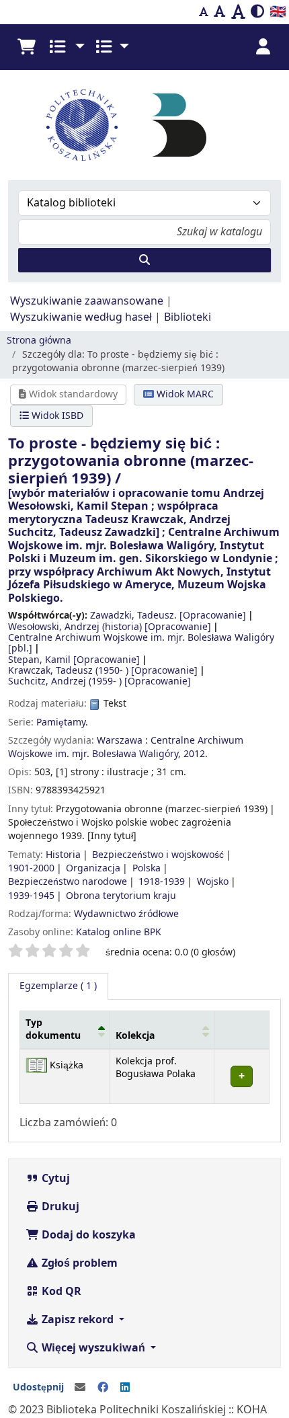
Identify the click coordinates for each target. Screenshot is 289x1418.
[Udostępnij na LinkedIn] (125, 1388)
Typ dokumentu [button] (53, 1029)
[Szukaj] (144, 260)
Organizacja (93, 868)
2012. (195, 754)
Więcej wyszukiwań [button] (93, 1348)
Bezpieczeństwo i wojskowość (158, 855)
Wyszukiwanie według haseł (81, 317)
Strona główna (39, 340)
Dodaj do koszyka (87, 1235)
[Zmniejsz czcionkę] (203, 12)
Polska (146, 868)
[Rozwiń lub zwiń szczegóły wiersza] (241, 1076)
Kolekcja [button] (135, 1036)
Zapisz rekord (77, 1320)
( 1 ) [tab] (58, 986)
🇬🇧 (278, 12)
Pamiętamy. (62, 722)
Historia (63, 855)
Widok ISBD (56, 416)
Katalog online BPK (118, 932)
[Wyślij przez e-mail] (80, 1388)
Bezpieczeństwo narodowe (67, 882)
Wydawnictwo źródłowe (126, 914)
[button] (26, 47)
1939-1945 (31, 896)
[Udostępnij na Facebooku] (102, 1388)
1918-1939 (161, 882)
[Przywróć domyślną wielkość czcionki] (220, 12)
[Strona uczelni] (82, 125)
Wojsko (213, 882)
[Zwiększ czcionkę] (238, 12)
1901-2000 (31, 868)
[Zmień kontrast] (257, 12)
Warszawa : (122, 741)
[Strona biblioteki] (179, 124)
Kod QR (60, 1292)
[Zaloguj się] (262, 47)
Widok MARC (184, 394)
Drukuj (59, 1207)
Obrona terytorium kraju (121, 896)
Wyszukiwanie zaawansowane (86, 301)
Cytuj (54, 1179)
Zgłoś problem (78, 1263)
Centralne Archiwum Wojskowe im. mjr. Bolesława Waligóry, (125, 747)
